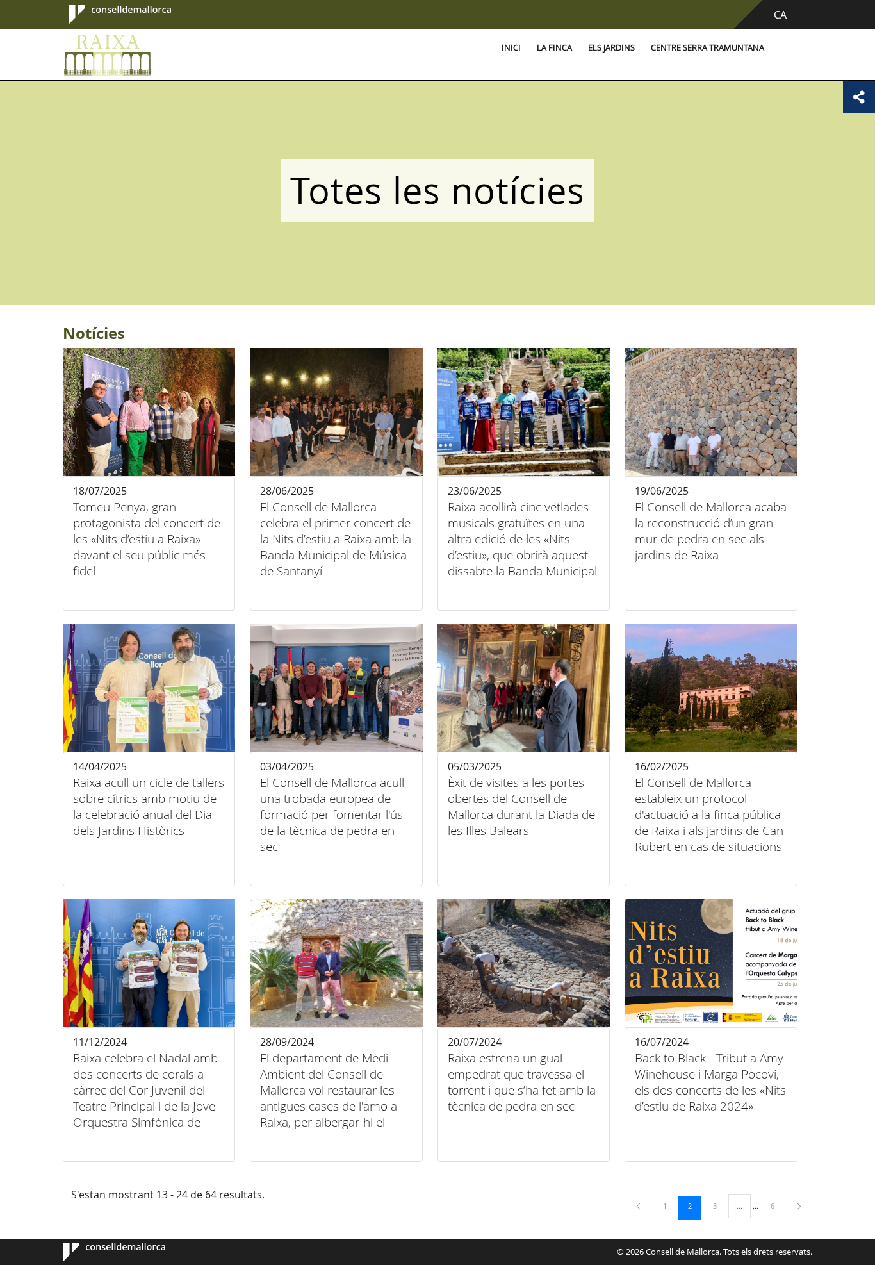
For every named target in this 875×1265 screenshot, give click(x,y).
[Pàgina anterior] (639, 1205)
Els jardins (611, 47)
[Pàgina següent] (799, 1205)
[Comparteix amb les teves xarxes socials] (859, 97)
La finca (554, 47)
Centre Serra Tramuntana (707, 47)
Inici (511, 47)
